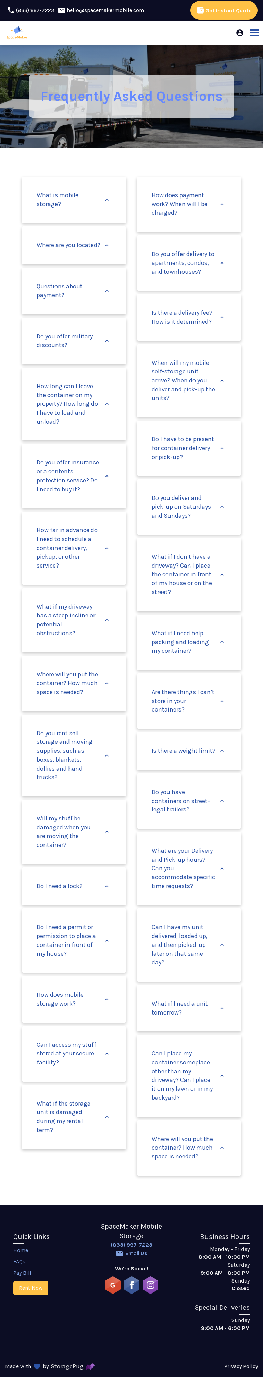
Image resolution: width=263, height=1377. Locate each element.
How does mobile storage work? (73, 999)
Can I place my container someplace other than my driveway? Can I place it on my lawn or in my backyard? (188, 1075)
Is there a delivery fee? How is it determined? (188, 317)
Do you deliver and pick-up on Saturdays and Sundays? (188, 506)
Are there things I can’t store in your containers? (188, 700)
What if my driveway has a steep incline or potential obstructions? (73, 620)
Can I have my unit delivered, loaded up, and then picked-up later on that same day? (188, 944)
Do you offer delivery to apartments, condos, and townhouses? (188, 262)
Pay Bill (22, 1272)
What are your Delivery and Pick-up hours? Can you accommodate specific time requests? (188, 868)
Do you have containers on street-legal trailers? (188, 800)
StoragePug (67, 1366)
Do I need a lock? (73, 886)
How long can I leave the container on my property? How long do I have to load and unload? (73, 403)
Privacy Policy (241, 1366)
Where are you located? (73, 245)
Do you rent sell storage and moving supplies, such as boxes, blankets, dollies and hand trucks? (73, 755)
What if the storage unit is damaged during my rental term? (73, 1117)
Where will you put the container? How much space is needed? (73, 683)
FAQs (19, 1261)
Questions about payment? (73, 290)
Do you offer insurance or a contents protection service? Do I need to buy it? (73, 476)
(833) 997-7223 (131, 1245)
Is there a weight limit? (188, 750)
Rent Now (31, 1288)
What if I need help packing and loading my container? (188, 641)
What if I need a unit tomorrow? (188, 1008)
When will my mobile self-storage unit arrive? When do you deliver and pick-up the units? (188, 380)
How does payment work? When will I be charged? (188, 203)
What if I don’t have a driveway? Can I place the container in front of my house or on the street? (188, 574)
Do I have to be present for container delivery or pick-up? (188, 447)
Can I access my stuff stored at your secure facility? (73, 1053)
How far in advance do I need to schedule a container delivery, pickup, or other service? (73, 547)
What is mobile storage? (73, 199)
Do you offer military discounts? (73, 341)
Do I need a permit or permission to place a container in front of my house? (73, 940)
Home (20, 1250)
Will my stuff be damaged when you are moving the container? (73, 832)
